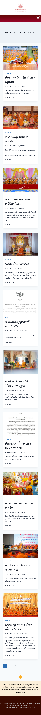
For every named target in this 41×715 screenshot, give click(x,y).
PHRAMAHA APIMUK (12, 331)
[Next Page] (21, 666)
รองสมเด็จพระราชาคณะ (18, 264)
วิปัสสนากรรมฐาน (9, 377)
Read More (9, 98)
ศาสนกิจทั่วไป (8, 561)
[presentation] (20, 58)
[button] (38, 18)
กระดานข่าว (8, 73)
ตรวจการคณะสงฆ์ (9, 498)
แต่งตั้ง (7, 317)
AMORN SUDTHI (11, 86)
